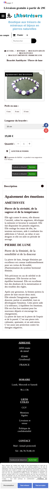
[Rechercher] (33, 41)
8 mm (17, 111)
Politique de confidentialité (24, 429)
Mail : (24, 445)
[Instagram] (46, 130)
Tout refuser (24, 485)
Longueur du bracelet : (16, 120)
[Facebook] (46, 125)
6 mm (9, 111)
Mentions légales (24, 414)
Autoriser (32, 167)
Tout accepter (40, 485)
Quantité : (10, 143)
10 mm (26, 111)
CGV (24, 407)
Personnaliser (9, 485)
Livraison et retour (24, 422)
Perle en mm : (12, 106)
